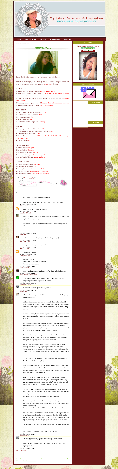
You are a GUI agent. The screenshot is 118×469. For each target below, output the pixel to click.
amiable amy (24, 284)
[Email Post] (35, 178)
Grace (22, 234)
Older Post (67, 459)
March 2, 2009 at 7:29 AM (28, 240)
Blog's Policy (67, 39)
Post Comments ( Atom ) (29, 461)
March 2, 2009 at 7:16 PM (27, 273)
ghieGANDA (24, 213)
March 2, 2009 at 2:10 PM (27, 266)
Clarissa (22, 435)
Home (19, 39)
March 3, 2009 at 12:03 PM (28, 290)
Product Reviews (55, 39)
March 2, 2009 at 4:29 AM (28, 233)
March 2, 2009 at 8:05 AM (28, 247)
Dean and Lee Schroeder (27, 275)
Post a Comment (21, 450)
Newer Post (19, 459)
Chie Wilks (23, 267)
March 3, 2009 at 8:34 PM (27, 448)
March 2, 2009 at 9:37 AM (28, 255)
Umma (22, 291)
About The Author (30, 39)
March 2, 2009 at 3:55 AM (28, 205)
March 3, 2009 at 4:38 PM (27, 434)
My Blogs (43, 39)
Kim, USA (23, 248)
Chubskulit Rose (25, 206)
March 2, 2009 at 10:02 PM (28, 283)
